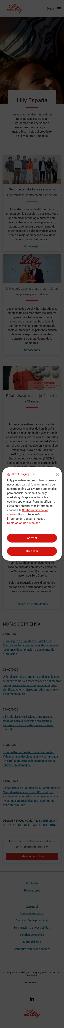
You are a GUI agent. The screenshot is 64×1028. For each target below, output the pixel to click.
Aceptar (32, 538)
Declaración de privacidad (23, 523)
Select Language (21, 474)
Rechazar (32, 551)
